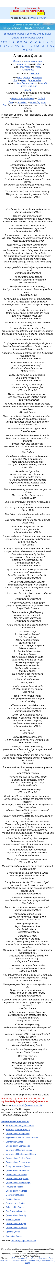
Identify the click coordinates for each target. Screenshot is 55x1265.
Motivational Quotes (15, 1195)
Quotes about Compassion (18, 1146)
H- (52, 42)
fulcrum (20, 64)
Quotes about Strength (16, 1223)
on (26, 64)
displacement (18, 98)
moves (33, 83)
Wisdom (35, 73)
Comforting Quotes (14, 1142)
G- (48, 42)
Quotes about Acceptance (17, 1133)
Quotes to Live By (35, 34)
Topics (3, 42)
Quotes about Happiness (17, 1178)
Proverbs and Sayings (16, 1203)
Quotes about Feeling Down (18, 1158)
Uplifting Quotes (13, 1231)
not (19, 102)
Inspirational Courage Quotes (19, 1150)
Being (20, 42)
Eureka (27, 90)
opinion (26, 77)
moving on (41, 18)
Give (15, 61)
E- (40, 42)
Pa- (22, 46)
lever (26, 61)
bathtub (41, 98)
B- (14, 42)
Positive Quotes (13, 1199)
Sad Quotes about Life (16, 1211)
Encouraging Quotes (14, 34)
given (18, 83)
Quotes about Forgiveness (18, 1162)
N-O (17, 46)
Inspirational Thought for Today (20, 1125)
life (32, 18)
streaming (35, 102)
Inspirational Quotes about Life (27, 1105)
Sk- (43, 46)
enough (38, 61)
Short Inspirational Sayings (18, 1129)
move (28, 67)
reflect (24, 102)
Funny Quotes (28, 38)
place (39, 64)
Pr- (27, 46)
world (37, 67)
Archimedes (28, 70)
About (40, 38)
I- (1, 46)
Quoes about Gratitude (16, 1174)
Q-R (33, 46)
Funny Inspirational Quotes (18, 1166)
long (31, 61)
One (10, 102)
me (19, 61)
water (43, 102)
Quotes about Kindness (16, 1191)
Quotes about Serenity (16, 1215)
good (19, 77)
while (28, 98)
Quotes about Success (16, 1227)
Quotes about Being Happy (18, 1182)
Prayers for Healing (14, 1187)
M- (12, 46)
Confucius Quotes (14, 1236)
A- (10, 42)
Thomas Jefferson (28, 86)
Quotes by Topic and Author (23, 1240)
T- (48, 46)
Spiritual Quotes (13, 1219)
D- (36, 42)
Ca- (26, 42)
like (15, 80)
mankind (37, 77)
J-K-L (6, 46)
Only (5, 105)
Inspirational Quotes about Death (21, 1154)
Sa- (38, 46)
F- (44, 42)
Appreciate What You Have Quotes (22, 1137)
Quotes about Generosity (17, 1170)
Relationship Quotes (15, 1207)
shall (22, 67)
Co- (31, 42)
